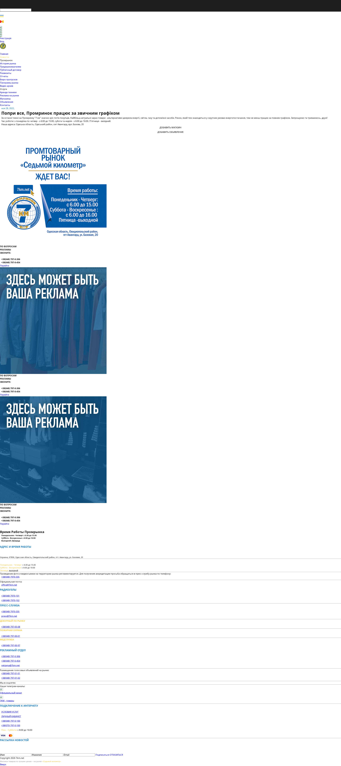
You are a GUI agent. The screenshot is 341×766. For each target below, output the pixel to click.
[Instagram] (170, 29)
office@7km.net (9, 584)
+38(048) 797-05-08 (10, 626)
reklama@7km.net (10, 665)
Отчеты (4, 76)
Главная (4, 53)
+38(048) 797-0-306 (10, 656)
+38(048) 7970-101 (10, 595)
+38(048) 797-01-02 (10, 678)
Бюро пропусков (8, 79)
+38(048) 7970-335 (10, 576)
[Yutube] (170, 33)
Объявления (6, 101)
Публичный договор (10, 69)
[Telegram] (170, 36)
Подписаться (102, 754)
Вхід (2, 41)
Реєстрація (5, 38)
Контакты (5, 105)
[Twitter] (170, 31)
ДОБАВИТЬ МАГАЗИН (170, 127)
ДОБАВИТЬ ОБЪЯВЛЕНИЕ (170, 132)
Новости (4, 57)
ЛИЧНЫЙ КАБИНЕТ (11, 716)
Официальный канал (11, 692)
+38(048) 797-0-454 (10, 660)
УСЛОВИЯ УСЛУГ (10, 711)
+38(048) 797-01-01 (10, 673)
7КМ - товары (7, 700)
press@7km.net (9, 616)
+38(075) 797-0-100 (10, 725)
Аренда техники (8, 92)
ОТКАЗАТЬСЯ (116, 754)
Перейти (4, 265)
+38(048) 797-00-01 (10, 636)
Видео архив (6, 85)
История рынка (8, 63)
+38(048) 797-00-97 (10, 645)
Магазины (5, 98)
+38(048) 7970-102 (10, 600)
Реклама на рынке (9, 95)
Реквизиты (5, 73)
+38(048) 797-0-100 (10, 720)
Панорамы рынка (9, 82)
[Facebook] (170, 27)
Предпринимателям (10, 66)
